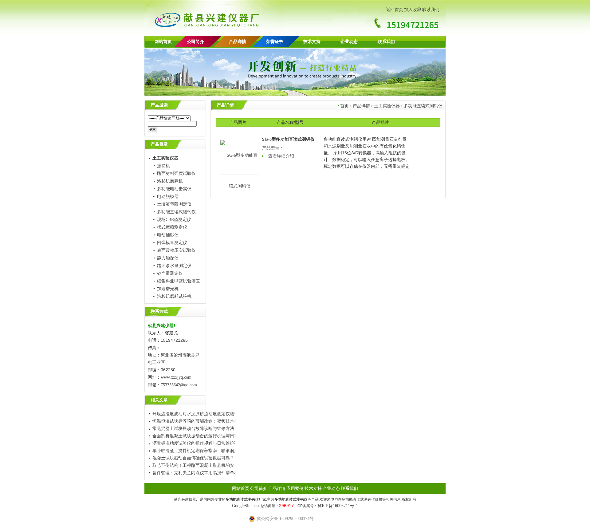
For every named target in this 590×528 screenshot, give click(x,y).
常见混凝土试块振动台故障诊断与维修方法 (193, 428)
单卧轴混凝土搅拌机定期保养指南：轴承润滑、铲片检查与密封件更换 (219, 450)
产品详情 (237, 41)
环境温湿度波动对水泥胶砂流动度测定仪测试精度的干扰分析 (210, 414)
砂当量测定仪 (170, 273)
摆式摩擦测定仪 (172, 227)
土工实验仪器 (387, 106)
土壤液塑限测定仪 (174, 204)
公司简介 (258, 488)
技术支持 (312, 41)
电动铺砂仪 (168, 235)
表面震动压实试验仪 (176, 250)
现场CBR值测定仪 (174, 219)
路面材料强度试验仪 (176, 173)
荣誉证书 (274, 41)
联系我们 (430, 9)
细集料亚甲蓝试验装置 (178, 281)
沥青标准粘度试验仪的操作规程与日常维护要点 (197, 443)
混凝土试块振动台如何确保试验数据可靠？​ (193, 458)
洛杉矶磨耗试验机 (174, 296)
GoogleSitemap (245, 505)
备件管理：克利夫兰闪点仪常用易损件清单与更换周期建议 (208, 473)
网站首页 (163, 41)
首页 (344, 106)
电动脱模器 (168, 196)
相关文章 (159, 400)
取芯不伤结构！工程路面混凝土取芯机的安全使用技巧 (204, 465)
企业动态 (349, 41)
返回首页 (394, 9)
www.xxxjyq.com (176, 377)
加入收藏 (412, 9)
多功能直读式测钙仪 (176, 212)
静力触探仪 (168, 258)
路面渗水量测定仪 (174, 265)
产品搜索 (159, 105)
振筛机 (163, 166)
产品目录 (159, 144)
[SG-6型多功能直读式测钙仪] (239, 155)
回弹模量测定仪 (172, 242)
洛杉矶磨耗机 (170, 181)
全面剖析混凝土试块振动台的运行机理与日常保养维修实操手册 (212, 436)
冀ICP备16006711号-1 (337, 505)
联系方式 (159, 311)
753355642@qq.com (179, 385)
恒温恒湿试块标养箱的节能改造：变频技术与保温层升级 (206, 421)
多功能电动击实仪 (174, 189)
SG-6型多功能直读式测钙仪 (288, 139)
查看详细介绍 (281, 156)
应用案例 (295, 488)
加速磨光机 (168, 288)
